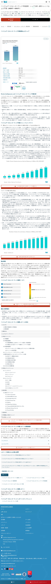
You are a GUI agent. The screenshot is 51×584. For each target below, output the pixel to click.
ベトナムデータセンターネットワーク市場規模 (36, 480)
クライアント (4, 522)
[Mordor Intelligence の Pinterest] (10, 569)
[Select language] (46, 2)
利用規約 (27, 530)
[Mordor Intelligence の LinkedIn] (2, 569)
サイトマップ (28, 511)
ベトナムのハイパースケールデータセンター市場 (13, 484)
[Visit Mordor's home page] (5, 2)
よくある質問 (28, 527)
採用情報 (3, 530)
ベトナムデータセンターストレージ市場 (35, 477)
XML (2, 514)
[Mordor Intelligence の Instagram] (12, 569)
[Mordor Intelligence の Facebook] (5, 569)
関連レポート (4, 474)
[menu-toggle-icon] (2, 2)
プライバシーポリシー (6, 533)
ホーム (2, 509)
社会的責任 (28, 525)
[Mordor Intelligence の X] (7, 569)
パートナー (28, 522)
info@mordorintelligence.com (9, 550)
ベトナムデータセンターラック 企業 (10, 501)
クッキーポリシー (29, 533)
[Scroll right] (49, 26)
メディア (3, 525)
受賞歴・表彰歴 (4, 527)
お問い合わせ (4, 511)
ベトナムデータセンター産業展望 (9, 480)
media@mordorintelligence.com (10, 555)
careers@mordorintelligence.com (8, 563)
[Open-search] (49, 2)
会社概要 (3, 519)
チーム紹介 (28, 519)
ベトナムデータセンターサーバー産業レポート (12, 477)
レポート (27, 509)
